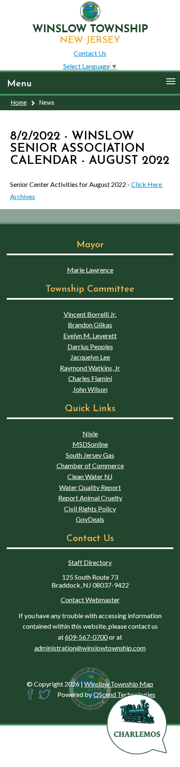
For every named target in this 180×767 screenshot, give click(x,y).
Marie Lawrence (90, 270)
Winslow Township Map (118, 684)
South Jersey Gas (90, 455)
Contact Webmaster (90, 600)
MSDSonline (90, 444)
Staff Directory (90, 562)
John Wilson (90, 389)
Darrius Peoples (90, 346)
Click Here (147, 184)
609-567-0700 (86, 637)
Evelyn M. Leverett (90, 335)
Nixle (90, 434)
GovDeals (90, 519)
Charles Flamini (90, 378)
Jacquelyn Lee (90, 357)
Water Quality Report (90, 487)
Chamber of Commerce (90, 465)
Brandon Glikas (90, 325)
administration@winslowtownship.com (90, 648)
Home (19, 102)
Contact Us (90, 53)
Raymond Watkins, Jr (90, 368)
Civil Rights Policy (90, 509)
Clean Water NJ (90, 476)
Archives (22, 196)
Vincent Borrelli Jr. (90, 314)
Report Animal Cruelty (90, 498)
